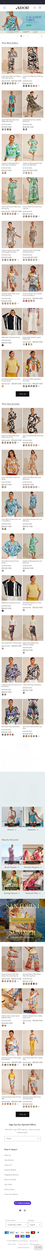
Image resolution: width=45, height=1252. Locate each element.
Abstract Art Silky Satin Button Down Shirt (32, 380)
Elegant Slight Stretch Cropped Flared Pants (32, 338)
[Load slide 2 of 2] (23, 36)
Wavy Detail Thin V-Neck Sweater (12, 643)
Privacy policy (12, 1244)
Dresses (10, 830)
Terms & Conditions (11, 1194)
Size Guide (8, 1184)
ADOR (14, 1240)
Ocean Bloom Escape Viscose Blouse (10, 562)
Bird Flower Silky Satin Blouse (11, 726)
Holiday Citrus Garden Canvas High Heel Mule (10, 1016)
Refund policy (34, 1240)
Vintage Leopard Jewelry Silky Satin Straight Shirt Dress (10, 251)
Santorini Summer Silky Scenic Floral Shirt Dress (11, 294)
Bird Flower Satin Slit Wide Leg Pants (32, 727)
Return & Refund (10, 1179)
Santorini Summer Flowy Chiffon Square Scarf (32, 1016)
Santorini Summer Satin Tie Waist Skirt (11, 1097)
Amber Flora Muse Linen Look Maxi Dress (32, 478)
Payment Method (10, 1170)
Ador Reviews (9, 1160)
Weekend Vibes (31, 893)
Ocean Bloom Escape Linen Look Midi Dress (32, 520)
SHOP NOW (22, 763)
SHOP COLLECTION (22, 920)
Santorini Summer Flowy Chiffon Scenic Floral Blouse (32, 294)
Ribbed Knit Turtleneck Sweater (11, 337)
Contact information (23, 1247)
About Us (7, 1155)
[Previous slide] (17, 36)
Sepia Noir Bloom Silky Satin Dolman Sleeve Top (10, 436)
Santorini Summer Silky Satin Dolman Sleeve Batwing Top (10, 975)
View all (22, 394)
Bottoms (31, 806)
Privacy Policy (9, 1189)
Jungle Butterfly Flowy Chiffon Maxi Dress (32, 120)
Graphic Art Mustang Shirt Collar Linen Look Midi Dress (32, 164)
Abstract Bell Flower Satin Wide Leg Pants (32, 207)
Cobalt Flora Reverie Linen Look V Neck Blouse (12, 685)
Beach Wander (11, 867)
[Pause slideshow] (42, 36)
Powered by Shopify (22, 1240)
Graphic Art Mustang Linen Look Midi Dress (32, 562)
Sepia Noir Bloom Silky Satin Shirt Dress (33, 436)
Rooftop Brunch (10, 893)
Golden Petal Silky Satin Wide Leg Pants (33, 77)
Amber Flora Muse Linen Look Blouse (11, 478)
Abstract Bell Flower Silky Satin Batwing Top (11, 207)
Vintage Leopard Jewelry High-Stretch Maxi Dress (32, 251)
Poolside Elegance (31, 867)
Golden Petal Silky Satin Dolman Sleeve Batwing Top (11, 77)
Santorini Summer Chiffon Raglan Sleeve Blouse (11, 1058)
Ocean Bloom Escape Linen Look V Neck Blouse (11, 520)
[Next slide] (27, 36)
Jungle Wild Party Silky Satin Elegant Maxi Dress (10, 120)
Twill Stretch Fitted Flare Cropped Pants (32, 1058)
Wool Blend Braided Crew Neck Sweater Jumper (11, 380)
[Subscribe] (38, 1138)
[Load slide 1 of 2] (21, 36)
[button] (4, 7)
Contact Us (8, 1165)
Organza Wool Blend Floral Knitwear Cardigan (31, 643)
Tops (11, 806)
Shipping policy (34, 1244)
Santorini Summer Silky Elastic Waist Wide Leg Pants (32, 975)
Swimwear (32, 830)
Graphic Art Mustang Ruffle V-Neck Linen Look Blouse (11, 164)
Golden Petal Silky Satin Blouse (32, 685)
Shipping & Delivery (11, 1175)
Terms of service (23, 1244)
